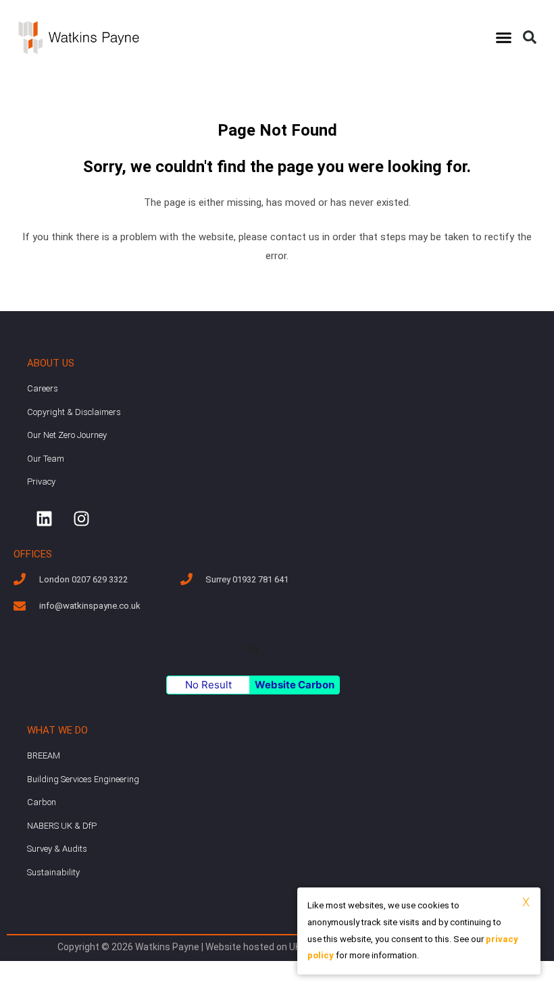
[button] (504, 38)
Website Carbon (294, 684)
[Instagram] (81, 519)
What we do (57, 730)
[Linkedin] (44, 519)
